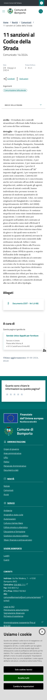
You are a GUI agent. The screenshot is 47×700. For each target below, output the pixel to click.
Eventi (6, 559)
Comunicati (26, 22)
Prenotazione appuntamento (16, 609)
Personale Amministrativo (15, 465)
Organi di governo (11, 449)
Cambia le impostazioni (23, 686)
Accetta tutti (23, 677)
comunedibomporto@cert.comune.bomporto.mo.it (22, 599)
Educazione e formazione (14, 531)
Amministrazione (16, 442)
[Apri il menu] (3, 11)
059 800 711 (19, 584)
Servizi (11, 503)
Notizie (7, 486)
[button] (40, 11)
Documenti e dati (11, 470)
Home (5, 22)
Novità (15, 22)
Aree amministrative (12, 453)
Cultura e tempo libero (13, 523)
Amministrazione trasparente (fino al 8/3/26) (19, 624)
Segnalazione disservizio (14, 613)
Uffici (6, 457)
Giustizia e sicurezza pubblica (16, 535)
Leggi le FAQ (9, 606)
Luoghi (6, 555)
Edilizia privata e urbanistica (16, 527)
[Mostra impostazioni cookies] (44, 350)
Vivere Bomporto (13, 548)
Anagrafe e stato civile (13, 514)
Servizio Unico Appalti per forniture (22, 335)
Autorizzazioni (10, 518)
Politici (6, 461)
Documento (26, 303)
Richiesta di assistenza (13, 616)
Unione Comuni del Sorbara (13, 3)
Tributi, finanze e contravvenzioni (18, 539)
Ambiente (8, 510)
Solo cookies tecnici (23, 669)
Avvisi (6, 494)
